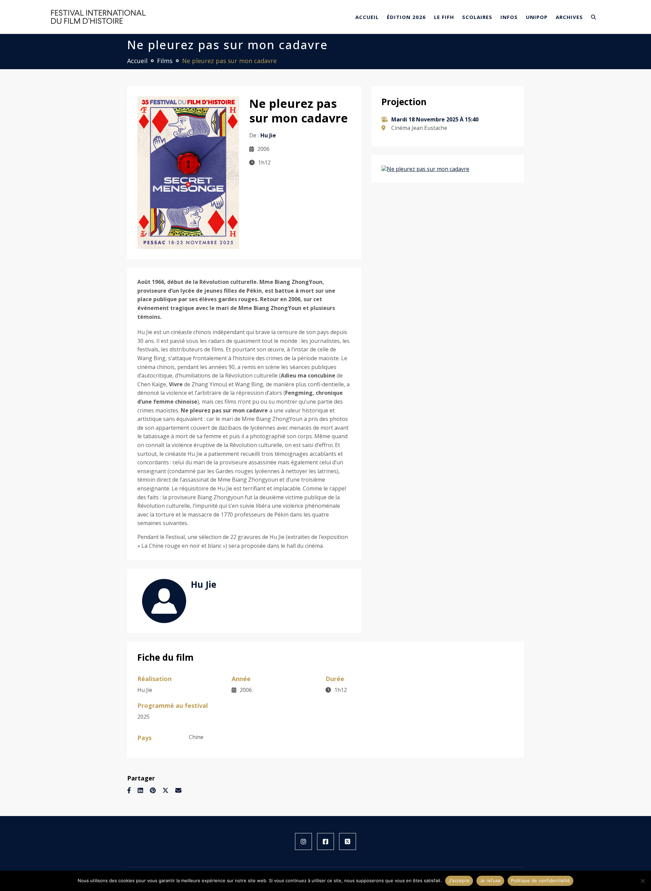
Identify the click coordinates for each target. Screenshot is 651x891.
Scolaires (477, 17)
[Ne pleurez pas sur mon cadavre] (188, 172)
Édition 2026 (406, 17)
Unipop (537, 17)
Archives (569, 17)
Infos (509, 17)
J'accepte (459, 880)
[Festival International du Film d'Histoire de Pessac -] (98, 16)
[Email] (178, 790)
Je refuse (490, 880)
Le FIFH (444, 17)
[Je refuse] (642, 880)
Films (165, 60)
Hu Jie (203, 584)
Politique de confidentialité (540, 880)
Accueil (367, 17)
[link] (303, 841)
